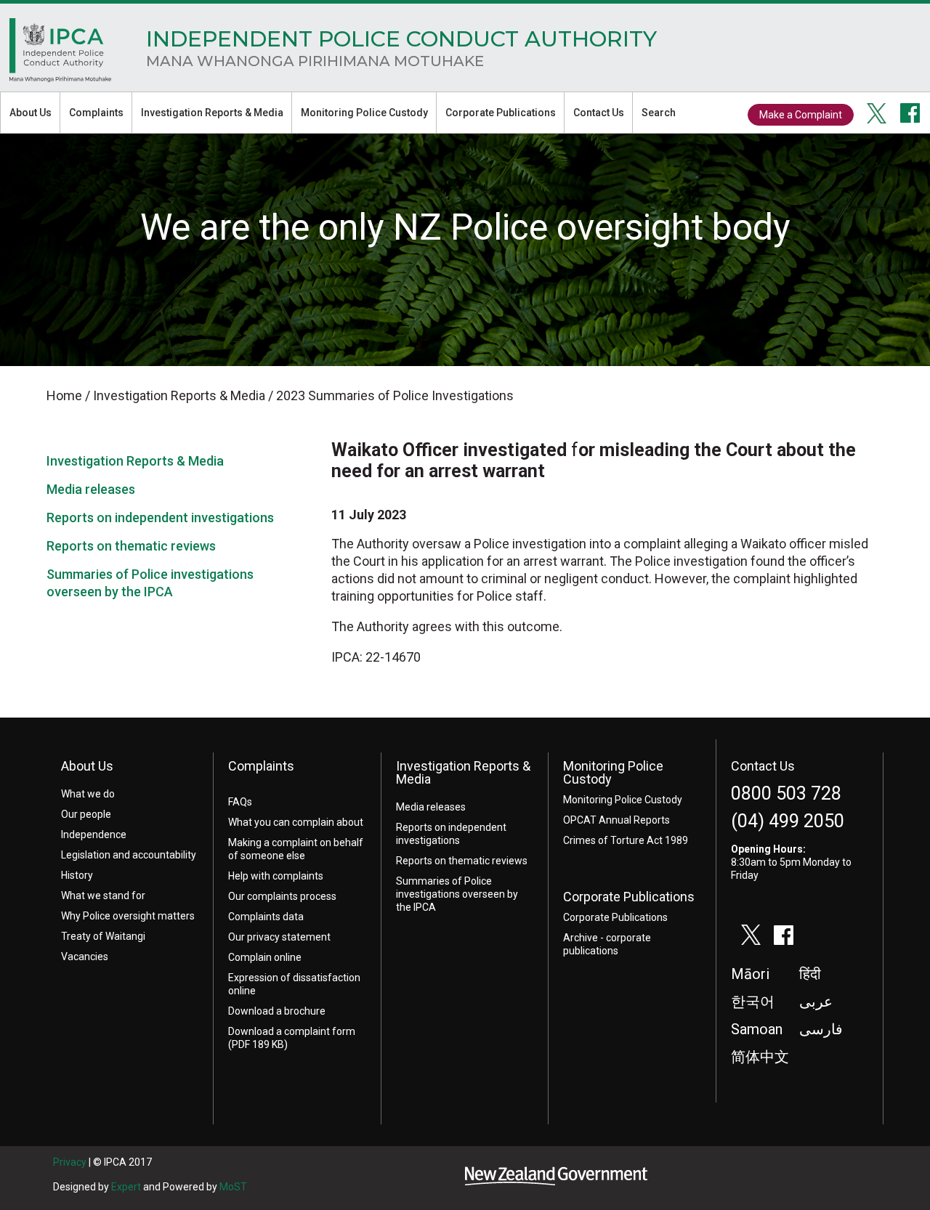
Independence (93, 834)
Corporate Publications (500, 112)
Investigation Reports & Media (212, 112)
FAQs (240, 802)
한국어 (753, 1001)
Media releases (90, 489)
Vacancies (84, 956)
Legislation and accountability (128, 855)
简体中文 (760, 1056)
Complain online (265, 957)
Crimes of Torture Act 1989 (625, 840)
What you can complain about (295, 822)
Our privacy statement (279, 937)
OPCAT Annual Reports (616, 820)
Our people (86, 814)
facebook (910, 113)
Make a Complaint (800, 115)
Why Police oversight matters (128, 916)
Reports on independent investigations (160, 517)
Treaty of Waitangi (103, 936)
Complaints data (266, 916)
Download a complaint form (291, 1031)
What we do (88, 794)
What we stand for (103, 895)
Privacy (69, 1162)
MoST (233, 1187)
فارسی (821, 1029)
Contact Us (598, 112)
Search (659, 112)
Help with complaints (275, 876)
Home (60, 53)
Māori (750, 974)
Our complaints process (282, 896)
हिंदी (810, 974)
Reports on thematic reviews (131, 545)
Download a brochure (277, 1011)
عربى (816, 1001)
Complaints (96, 112)
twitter (877, 113)
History (77, 875)
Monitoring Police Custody (364, 112)
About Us (30, 112)
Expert (126, 1187)
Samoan (757, 1029)
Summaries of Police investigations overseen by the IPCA (457, 894)
